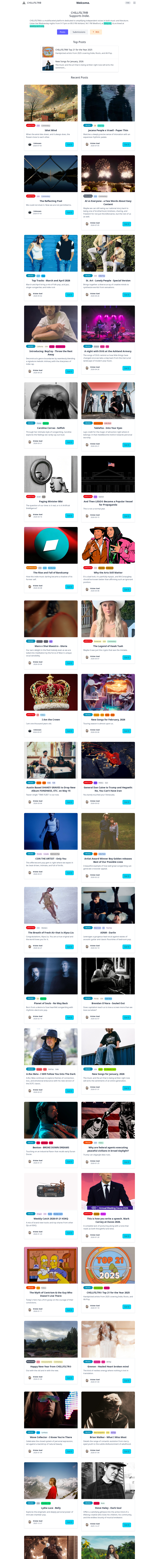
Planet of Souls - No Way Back (51, 1003)
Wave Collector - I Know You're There (51, 1437)
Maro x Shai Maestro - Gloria (51, 646)
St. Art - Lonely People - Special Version (108, 280)
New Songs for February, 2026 (108, 719)
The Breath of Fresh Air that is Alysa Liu (51, 932)
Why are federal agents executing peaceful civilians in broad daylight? (108, 1149)
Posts (62, 32)
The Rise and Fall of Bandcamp (50, 572)
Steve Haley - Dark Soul (108, 1507)
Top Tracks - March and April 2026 (51, 280)
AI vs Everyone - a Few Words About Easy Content (108, 202)
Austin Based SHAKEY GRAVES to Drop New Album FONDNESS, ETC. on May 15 (50, 789)
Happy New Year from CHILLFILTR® (50, 1366)
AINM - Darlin (108, 932)
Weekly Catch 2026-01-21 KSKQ (51, 1218)
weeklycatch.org (37, 26)
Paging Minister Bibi (51, 501)
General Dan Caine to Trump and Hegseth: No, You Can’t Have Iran (108, 789)
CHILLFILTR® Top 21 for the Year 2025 (108, 1292)
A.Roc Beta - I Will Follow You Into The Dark (51, 1074)
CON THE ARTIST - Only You (50, 858)
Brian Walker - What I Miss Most (108, 1437)
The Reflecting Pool (51, 201)
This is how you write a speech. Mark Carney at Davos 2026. (108, 1220)
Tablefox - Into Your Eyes (108, 428)
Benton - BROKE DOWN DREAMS (51, 1147)
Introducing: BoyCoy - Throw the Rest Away (50, 353)
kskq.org (108, 23)
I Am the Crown (51, 719)
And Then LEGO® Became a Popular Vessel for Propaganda (108, 503)
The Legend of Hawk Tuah (108, 646)
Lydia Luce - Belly (51, 1507)
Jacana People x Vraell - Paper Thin (108, 130)
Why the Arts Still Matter (108, 572)
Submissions (79, 32)
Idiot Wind (51, 130)
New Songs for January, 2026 (108, 1074)
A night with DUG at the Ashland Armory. (108, 351)
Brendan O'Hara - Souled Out (108, 1003)
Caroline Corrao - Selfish (51, 428)
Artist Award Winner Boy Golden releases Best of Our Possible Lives (108, 860)
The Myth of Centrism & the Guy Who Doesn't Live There (51, 1294)
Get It (69, 144)
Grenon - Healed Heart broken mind (108, 1366)
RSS (97, 32)
